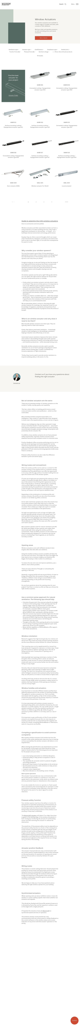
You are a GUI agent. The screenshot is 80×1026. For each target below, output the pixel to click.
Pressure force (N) (29, 51)
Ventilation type (13, 49)
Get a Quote (43, 38)
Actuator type (26, 49)
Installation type (52, 49)
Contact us (16, 383)
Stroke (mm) (65, 49)
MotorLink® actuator (30, 815)
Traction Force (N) (14, 51)
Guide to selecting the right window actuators (40, 221)
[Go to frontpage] (20, 4)
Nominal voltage (43, 51)
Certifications (39, 49)
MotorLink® (46, 910)
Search (61, 4)
